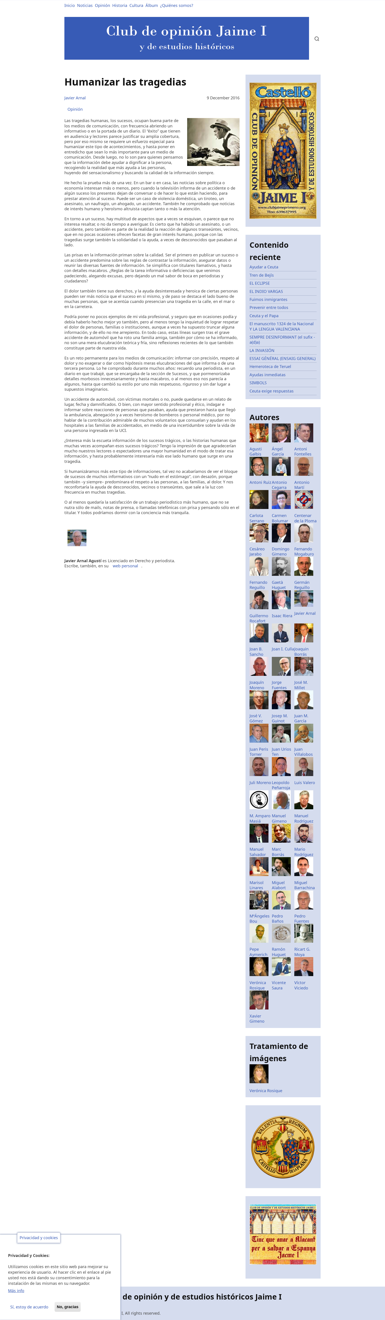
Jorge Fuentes (279, 685)
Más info (16, 1290)
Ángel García (278, 451)
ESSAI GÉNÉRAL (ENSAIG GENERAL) (282, 358)
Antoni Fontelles (302, 451)
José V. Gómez (256, 718)
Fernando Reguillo (258, 585)
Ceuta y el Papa (264, 315)
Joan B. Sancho (256, 651)
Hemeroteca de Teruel (270, 366)
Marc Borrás (278, 851)
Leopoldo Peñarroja (281, 785)
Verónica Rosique (258, 985)
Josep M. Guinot (280, 718)
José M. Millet (301, 685)
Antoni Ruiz (260, 482)
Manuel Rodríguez (303, 818)
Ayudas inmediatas (268, 374)
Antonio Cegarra (279, 485)
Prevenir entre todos (269, 307)
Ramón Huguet (279, 951)
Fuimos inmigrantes (268, 299)
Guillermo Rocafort (259, 618)
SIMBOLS (258, 382)
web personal (125, 565)
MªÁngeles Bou (260, 918)
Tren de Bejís (262, 275)
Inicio (69, 5)
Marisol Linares (257, 885)
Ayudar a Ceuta (264, 267)
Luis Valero (304, 782)
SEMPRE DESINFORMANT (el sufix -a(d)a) (282, 339)
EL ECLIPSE (260, 283)
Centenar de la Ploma (305, 518)
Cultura (136, 5)
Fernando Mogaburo (304, 551)
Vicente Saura (279, 985)
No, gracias (67, 1307)
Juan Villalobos (303, 751)
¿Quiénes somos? (176, 5)
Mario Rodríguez (303, 851)
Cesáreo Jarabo (257, 551)
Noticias (85, 5)
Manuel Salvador (258, 851)
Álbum (151, 5)
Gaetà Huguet (279, 585)
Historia (119, 5)
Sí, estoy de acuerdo (29, 1307)
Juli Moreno (260, 782)
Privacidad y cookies (39, 1237)
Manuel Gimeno (279, 818)
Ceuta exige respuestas (272, 391)
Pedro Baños (278, 918)
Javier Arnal (75, 97)
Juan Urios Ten (281, 751)
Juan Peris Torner (259, 751)
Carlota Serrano (257, 518)
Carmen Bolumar (280, 518)
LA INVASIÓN (262, 350)
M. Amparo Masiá (260, 818)
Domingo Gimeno (280, 551)
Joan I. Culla (283, 649)
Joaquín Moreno (257, 685)
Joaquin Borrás (301, 651)
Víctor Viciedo (301, 985)
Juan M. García (301, 718)
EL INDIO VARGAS (266, 291)
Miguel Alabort (279, 885)
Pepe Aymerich (258, 951)
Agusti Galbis (256, 451)
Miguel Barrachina (304, 885)
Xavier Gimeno (257, 1018)
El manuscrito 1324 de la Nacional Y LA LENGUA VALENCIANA (282, 326)
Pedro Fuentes (301, 918)
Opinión (102, 5)
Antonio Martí (301, 485)
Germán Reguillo (302, 585)
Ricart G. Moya (302, 951)
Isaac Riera (282, 615)
